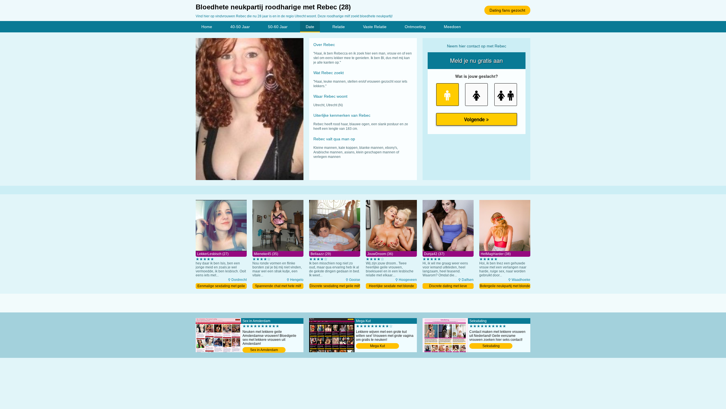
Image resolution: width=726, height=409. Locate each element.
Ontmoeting (415, 26)
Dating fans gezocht (507, 10)
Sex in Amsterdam (264, 350)
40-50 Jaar (240, 26)
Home (206, 26)
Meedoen (452, 26)
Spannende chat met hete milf (278, 286)
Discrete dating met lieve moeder (448, 286)
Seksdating (491, 346)
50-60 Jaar (278, 26)
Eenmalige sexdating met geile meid (221, 286)
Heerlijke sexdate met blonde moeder (391, 286)
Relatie (338, 26)
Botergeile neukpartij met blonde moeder (505, 286)
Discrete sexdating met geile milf (335, 286)
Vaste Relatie (375, 26)
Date (310, 26)
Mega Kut (377, 346)
